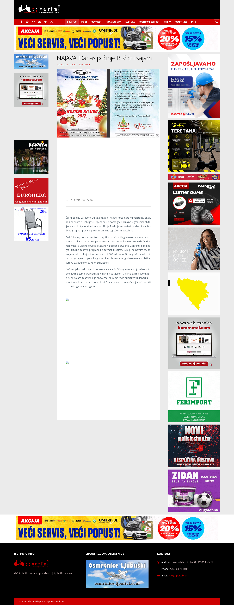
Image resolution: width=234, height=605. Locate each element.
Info (193, 22)
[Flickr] (33, 22)
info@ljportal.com (178, 575)
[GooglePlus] (27, 22)
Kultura (130, 22)
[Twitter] (45, 22)
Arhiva (167, 22)
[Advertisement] (108, 166)
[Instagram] (39, 22)
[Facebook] (21, 22)
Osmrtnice (181, 22)
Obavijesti (96, 22)
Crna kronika (113, 22)
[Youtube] (51, 22)
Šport (84, 22)
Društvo (72, 22)
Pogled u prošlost (149, 22)
